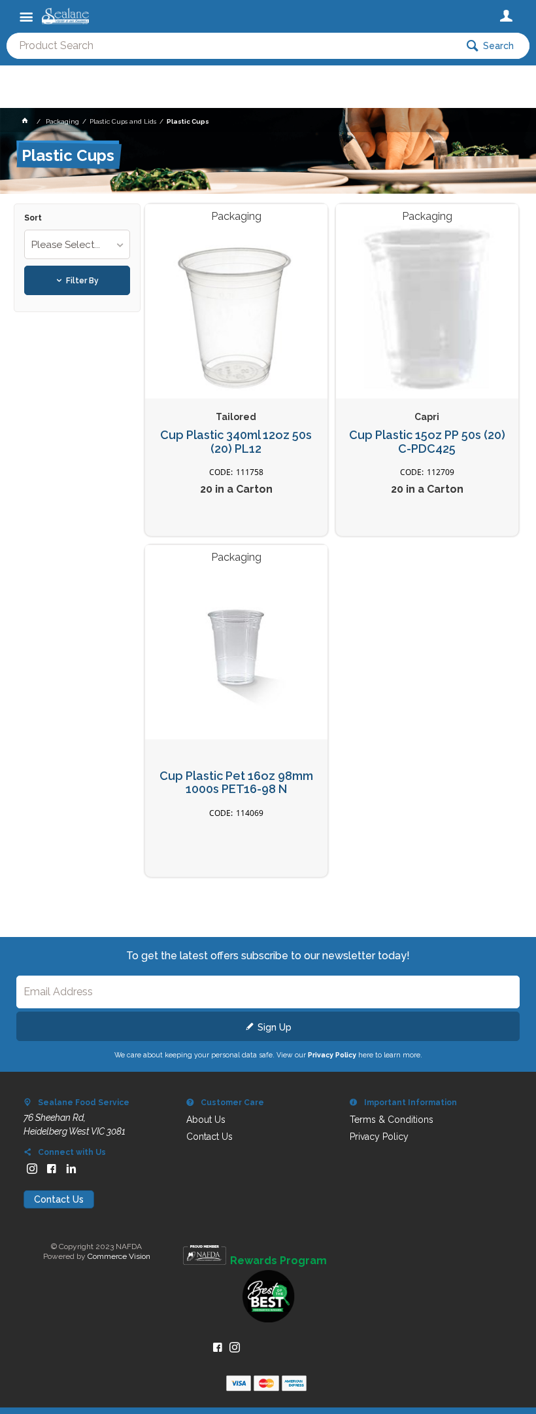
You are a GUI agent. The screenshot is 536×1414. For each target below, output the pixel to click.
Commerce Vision (119, 1256)
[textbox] (231, 46)
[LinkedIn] (71, 1168)
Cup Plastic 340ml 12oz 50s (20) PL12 (236, 442)
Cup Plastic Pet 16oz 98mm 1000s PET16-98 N (236, 782)
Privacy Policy (332, 1055)
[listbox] (77, 244)
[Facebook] (51, 1168)
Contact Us (59, 1199)
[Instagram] (32, 1168)
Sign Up (275, 1027)
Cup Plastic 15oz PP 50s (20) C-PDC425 (427, 442)
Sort (33, 218)
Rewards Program (278, 1261)
